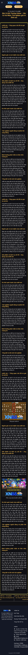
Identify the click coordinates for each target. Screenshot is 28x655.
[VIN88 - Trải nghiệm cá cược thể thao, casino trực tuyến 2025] (14, 2)
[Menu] (2, 2)
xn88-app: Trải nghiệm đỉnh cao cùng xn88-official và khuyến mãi (21, 597)
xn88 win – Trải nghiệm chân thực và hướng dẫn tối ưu (7, 597)
